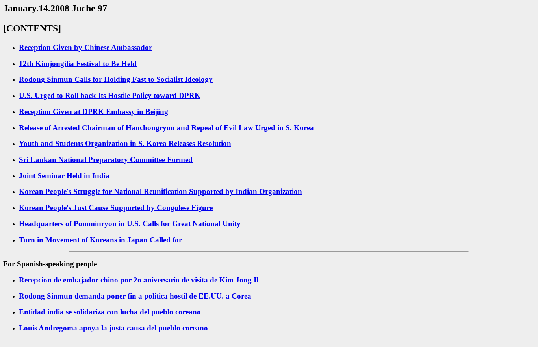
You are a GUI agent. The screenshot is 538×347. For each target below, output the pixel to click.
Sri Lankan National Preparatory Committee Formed (106, 159)
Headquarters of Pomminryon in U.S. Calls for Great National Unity (130, 224)
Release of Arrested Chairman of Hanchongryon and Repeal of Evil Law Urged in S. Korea (166, 128)
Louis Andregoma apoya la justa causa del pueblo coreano (113, 328)
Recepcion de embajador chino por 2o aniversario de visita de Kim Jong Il (138, 280)
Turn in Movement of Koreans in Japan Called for (100, 240)
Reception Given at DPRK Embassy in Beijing (93, 111)
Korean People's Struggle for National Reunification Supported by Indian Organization (160, 191)
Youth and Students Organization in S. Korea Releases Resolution (125, 143)
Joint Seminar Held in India (64, 176)
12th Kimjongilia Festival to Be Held (78, 63)
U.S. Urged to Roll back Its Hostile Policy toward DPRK (109, 95)
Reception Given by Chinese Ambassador (85, 47)
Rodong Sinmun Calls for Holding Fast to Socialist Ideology (116, 79)
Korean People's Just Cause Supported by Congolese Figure (116, 207)
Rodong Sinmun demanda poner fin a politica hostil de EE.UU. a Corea (135, 296)
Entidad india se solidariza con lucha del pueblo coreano (110, 312)
